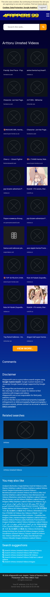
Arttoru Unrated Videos (12, 470)
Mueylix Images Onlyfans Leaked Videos (25, 538)
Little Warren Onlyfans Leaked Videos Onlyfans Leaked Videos (24, 487)
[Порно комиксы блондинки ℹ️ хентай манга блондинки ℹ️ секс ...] (13, 214)
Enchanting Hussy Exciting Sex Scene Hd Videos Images (22, 530)
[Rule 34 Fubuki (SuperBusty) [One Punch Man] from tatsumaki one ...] (13, 303)
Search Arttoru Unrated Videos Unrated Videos (23, 550)
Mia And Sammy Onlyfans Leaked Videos (24, 493)
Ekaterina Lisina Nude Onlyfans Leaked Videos (27, 497)
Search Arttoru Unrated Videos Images (19, 562)
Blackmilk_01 (18, 536)
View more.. (25, 348)
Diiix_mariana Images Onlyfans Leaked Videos (27, 517)
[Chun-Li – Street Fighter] (13, 155)
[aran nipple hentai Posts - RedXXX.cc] (37, 244)
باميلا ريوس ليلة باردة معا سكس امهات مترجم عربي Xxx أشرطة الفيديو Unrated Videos (24, 503)
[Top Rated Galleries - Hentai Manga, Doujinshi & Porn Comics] (13, 333)
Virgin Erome (26, 506)
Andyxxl (5, 486)
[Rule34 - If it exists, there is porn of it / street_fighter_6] (37, 185)
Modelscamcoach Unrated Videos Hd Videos (20, 492)
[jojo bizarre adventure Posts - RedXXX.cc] (13, 185)
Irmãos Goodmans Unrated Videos (23, 532)
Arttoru (6, 442)
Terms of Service (36, 575)
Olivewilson (38, 511)
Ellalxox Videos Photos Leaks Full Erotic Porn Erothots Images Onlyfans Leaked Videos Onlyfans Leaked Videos (24, 521)
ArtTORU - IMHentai (34, 100)
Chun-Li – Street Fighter (12, 159)
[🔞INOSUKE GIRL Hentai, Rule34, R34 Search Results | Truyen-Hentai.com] (13, 125)
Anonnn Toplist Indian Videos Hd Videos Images (23, 507)
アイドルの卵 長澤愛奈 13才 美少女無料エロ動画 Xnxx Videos (24, 509)
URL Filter (25, 578)
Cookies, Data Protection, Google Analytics (20, 7)
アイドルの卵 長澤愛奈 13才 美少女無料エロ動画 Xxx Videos (24, 527)
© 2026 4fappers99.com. (13, 575)
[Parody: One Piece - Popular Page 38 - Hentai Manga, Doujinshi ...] (13, 66)
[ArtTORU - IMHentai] (37, 96)
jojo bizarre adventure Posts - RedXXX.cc (19, 189)
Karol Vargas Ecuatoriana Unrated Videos (19, 490)
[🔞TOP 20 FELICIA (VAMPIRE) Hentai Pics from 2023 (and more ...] (13, 274)
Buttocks (13, 486)
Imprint (26, 575)
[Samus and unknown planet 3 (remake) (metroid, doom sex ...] (13, 244)
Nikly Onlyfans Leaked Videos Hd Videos (25, 501)
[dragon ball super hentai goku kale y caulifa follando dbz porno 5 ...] (37, 333)
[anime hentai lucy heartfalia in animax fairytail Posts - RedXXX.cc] (37, 66)
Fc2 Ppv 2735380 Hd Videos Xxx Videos (24, 512)
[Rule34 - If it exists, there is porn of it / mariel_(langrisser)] (37, 303)
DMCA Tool (33, 578)
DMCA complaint (9, 406)
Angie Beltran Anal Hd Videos (29, 486)
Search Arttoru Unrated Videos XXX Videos (21, 553)
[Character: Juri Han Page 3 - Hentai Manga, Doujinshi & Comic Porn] (13, 96)
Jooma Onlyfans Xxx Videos (18, 526)
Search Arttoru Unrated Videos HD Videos (21, 555)
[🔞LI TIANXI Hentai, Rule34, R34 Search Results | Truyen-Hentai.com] (37, 155)
